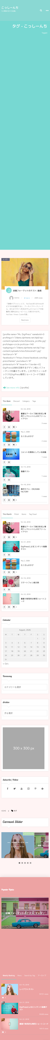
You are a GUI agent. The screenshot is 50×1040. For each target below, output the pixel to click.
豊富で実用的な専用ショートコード (33, 600)
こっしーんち (9, 7)
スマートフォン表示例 (30, 582)
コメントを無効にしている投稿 (33, 452)
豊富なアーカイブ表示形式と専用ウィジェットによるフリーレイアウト (33, 416)
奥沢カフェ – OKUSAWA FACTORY (30, 490)
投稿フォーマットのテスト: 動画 (27, 290)
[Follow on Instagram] (28, 788)
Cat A (28, 298)
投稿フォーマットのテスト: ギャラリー (24, 846)
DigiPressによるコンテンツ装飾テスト (34, 547)
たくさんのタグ (27, 436)
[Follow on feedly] (42, 788)
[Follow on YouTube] (21, 788)
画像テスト (25, 471)
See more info (12, 387)
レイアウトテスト (26, 989)
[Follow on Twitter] (14, 788)
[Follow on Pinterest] (35, 788)
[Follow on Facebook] (7, 788)
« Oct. (6, 663)
